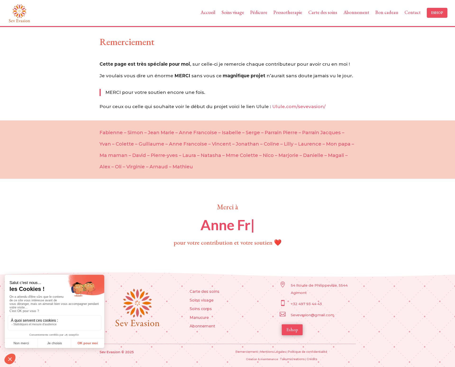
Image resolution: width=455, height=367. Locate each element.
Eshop (292, 330)
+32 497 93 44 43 (307, 304)
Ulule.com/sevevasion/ (299, 106)
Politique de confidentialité (307, 351)
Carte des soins (204, 291)
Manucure (199, 317)
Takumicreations (292, 359)
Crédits (312, 359)
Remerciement (247, 351)
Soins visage (202, 300)
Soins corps (201, 309)
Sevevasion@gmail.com (312, 315)
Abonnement (202, 326)
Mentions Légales (273, 351)
